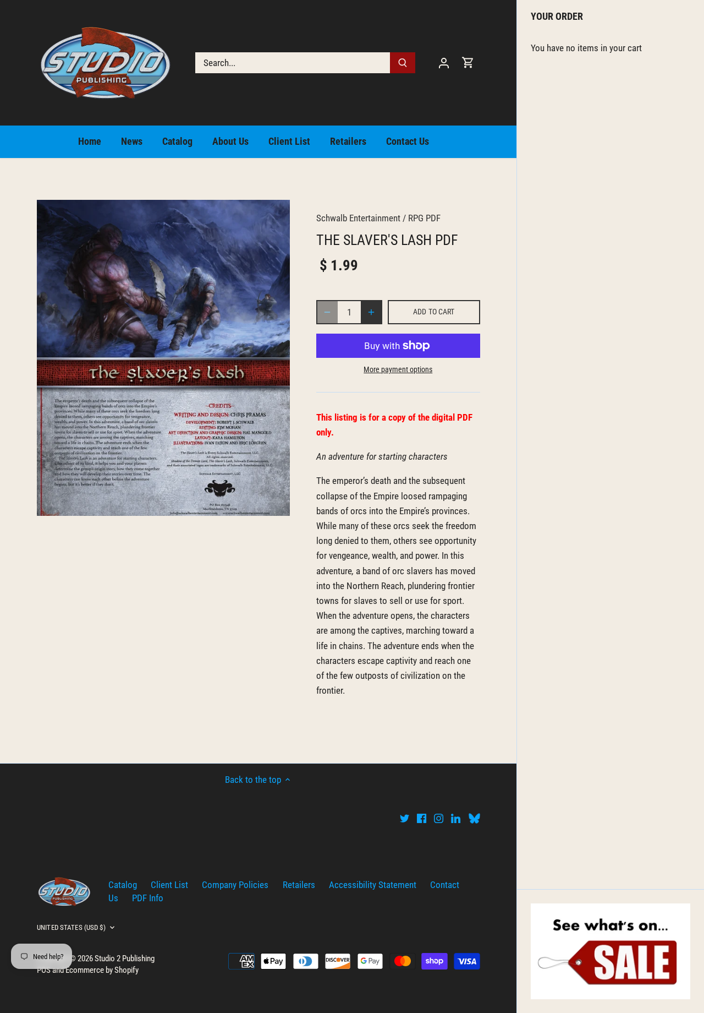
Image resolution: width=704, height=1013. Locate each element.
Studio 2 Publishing (125, 958)
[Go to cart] (468, 62)
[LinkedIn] (455, 818)
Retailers (299, 884)
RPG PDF (424, 218)
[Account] (444, 62)
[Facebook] (421, 818)
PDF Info (147, 897)
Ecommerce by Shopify (102, 970)
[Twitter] (404, 818)
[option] (163, 357)
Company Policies (235, 884)
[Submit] (402, 62)
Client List (169, 884)
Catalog (122, 884)
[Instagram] (438, 818)
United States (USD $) (71, 927)
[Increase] (371, 312)
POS (44, 970)
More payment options (398, 370)
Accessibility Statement (372, 884)
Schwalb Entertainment (358, 218)
